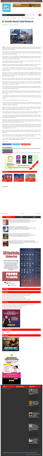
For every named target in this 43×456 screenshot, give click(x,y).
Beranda (22, 213)
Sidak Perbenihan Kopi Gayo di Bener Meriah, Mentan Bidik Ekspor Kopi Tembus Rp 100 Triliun (34, 427)
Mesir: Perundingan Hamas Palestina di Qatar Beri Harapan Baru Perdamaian (14, 294)
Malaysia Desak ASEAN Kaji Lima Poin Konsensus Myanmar (12, 298)
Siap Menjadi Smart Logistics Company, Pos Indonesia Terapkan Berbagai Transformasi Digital (17, 304)
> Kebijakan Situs (26, 452)
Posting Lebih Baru (5, 213)
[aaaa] (27, 5)
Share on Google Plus (26, 144)
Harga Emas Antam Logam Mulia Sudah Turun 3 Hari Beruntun (34, 403)
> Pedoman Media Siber (33, 452)
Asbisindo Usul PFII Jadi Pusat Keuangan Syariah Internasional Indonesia (34, 415)
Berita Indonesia (14, 24)
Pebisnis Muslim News (15, 1)
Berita (11, 24)
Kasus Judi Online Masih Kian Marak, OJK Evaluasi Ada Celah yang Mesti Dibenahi (34, 392)
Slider (17, 24)
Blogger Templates (38, 454)
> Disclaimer (22, 452)
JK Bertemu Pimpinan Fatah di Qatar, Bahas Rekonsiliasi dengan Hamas (14, 295)
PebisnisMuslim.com (6, 1)
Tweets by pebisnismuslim (6, 388)
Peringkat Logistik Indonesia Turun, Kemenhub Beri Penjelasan (12, 306)
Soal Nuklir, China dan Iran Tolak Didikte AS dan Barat (11, 296)
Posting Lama (38, 213)
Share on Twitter (17, 144)
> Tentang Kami (17, 452)
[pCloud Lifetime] (10, 350)
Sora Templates (31, 454)
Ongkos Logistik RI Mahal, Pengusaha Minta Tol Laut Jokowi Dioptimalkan (14, 305)
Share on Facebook (8, 144)
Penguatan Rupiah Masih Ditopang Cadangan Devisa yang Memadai (34, 441)
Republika (6, 141)
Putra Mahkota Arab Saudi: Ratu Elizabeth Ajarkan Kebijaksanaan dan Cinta (14, 299)
